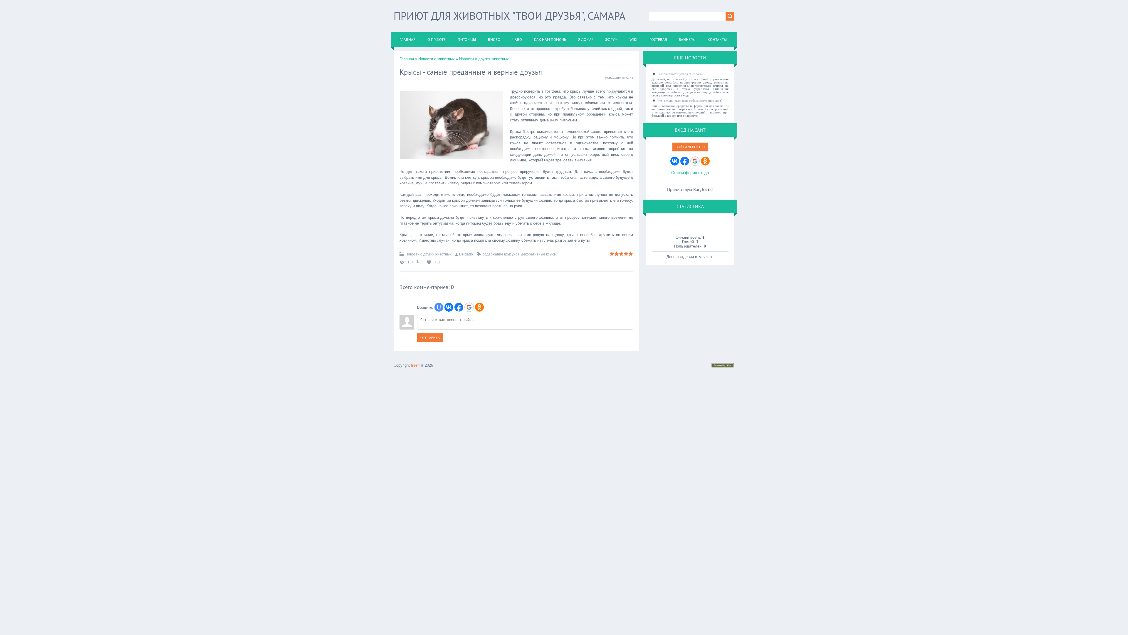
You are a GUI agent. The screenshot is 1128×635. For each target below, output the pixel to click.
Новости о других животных (484, 59)
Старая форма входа (690, 173)
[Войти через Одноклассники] (479, 307)
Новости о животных (436, 59)
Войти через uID (690, 147)
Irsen (415, 365)
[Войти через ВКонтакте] (448, 307)
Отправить (430, 338)
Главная (407, 59)
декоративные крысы (539, 254)
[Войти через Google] (469, 307)
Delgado (466, 254)
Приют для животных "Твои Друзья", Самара (509, 16)
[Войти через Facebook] (458, 307)
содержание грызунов (501, 254)
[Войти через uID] (438, 307)
